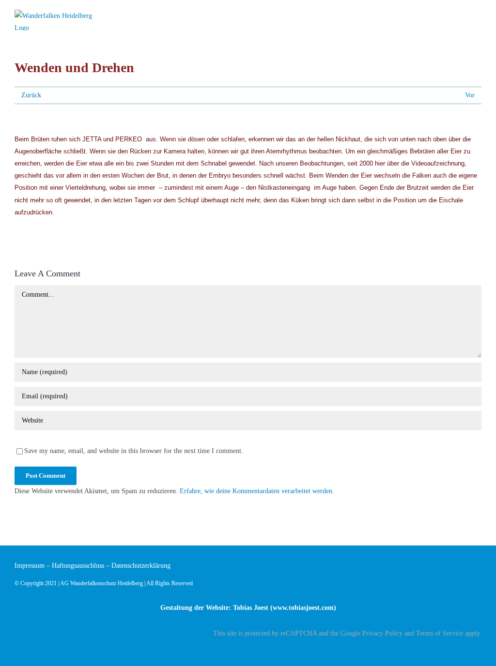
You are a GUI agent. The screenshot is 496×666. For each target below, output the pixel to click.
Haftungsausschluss (78, 565)
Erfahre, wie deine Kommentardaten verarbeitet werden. (257, 491)
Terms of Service (439, 633)
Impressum (30, 565)
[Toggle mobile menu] (477, 16)
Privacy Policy (382, 633)
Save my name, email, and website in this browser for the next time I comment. (133, 450)
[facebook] (478, 650)
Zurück (31, 95)
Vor (470, 95)
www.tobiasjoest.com (303, 607)
